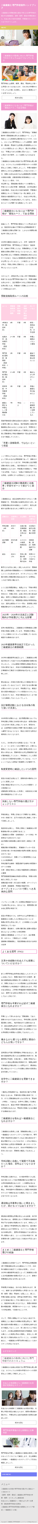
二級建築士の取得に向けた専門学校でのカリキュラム (18, 1359)
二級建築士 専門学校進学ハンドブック (18, 6)
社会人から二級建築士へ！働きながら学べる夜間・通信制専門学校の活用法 (17, 1502)
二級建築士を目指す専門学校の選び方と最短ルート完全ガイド (18, 1490)
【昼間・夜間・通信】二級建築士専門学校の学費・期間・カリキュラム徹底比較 (17, 1496)
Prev (2, 37)
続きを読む (19, 98)
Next (35, 37)
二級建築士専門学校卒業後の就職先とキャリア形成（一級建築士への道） (18, 1508)
